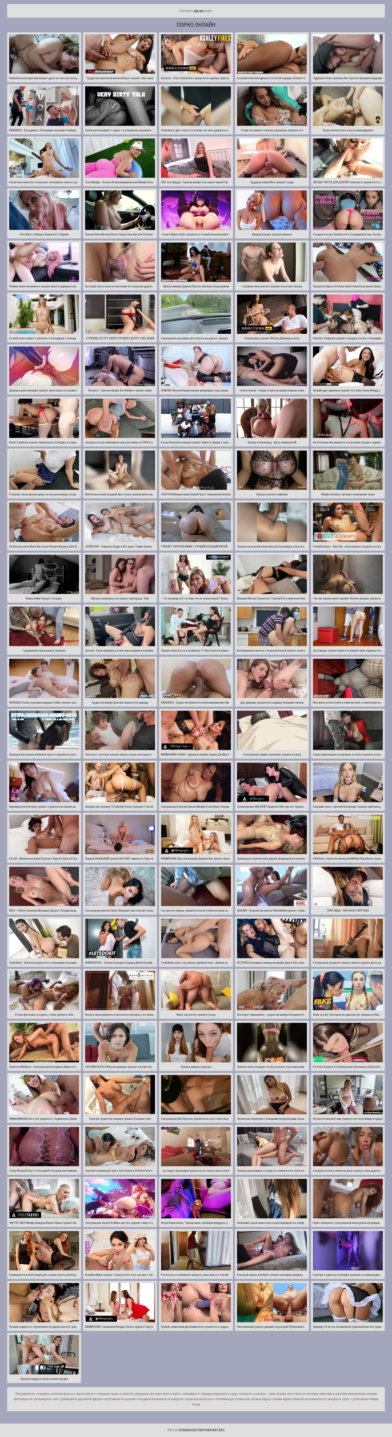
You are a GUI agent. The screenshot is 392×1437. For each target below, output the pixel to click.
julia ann (199, 11)
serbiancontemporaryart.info (201, 1430)
